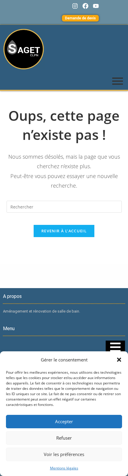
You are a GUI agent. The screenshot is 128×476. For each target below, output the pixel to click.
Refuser (64, 438)
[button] (119, 360)
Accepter (64, 421)
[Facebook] (85, 6)
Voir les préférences (64, 454)
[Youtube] (96, 6)
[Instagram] (75, 6)
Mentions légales (64, 468)
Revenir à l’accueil (64, 231)
